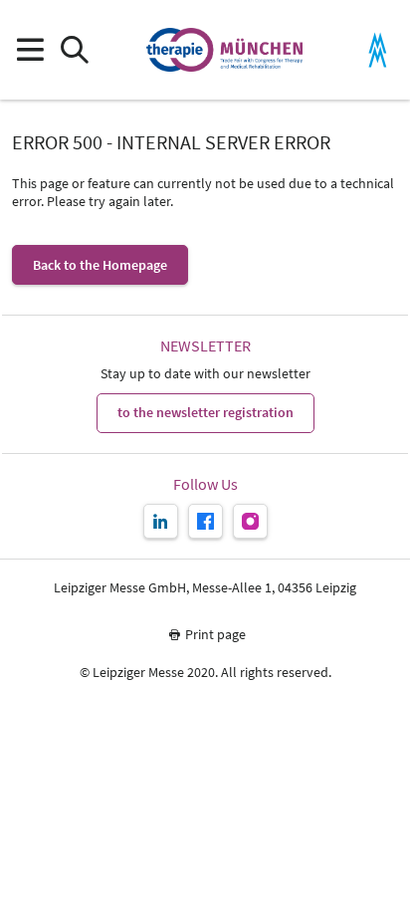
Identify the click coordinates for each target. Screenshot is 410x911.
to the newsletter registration (205, 412)
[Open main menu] (29, 50)
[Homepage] (224, 50)
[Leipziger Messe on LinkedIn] (160, 521)
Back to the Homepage (100, 265)
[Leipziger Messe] (377, 50)
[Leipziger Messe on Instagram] (250, 521)
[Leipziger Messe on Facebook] (205, 521)
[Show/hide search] (74, 50)
